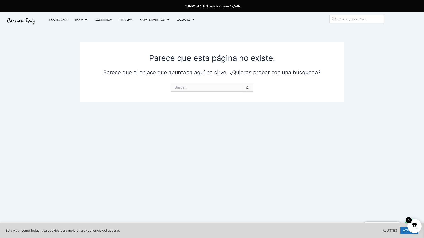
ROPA (79, 20)
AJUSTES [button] (390, 230)
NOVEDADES (58, 20)
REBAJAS (125, 20)
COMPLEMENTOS (152, 20)
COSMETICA (103, 20)
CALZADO (183, 20)
